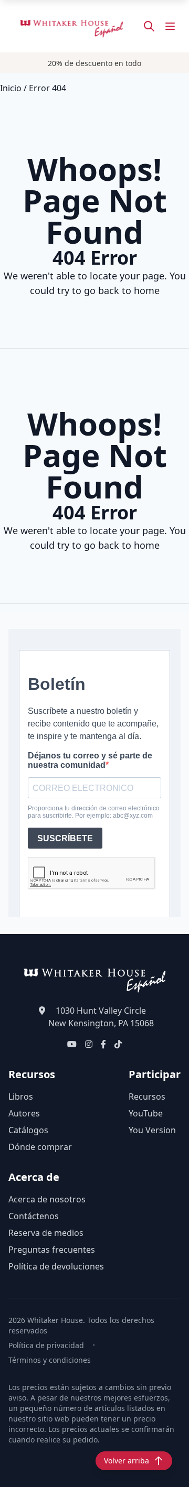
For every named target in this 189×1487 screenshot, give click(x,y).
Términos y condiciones (49, 1360)
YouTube (146, 1113)
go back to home (122, 290)
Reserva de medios (45, 1233)
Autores (24, 1113)
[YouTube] (72, 1044)
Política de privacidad (46, 1345)
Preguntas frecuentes (51, 1249)
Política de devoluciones (56, 1266)
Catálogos (28, 1130)
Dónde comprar (40, 1147)
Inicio (11, 88)
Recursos (147, 1096)
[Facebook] (103, 1044)
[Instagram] (88, 1044)
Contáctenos (33, 1216)
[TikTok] (118, 1044)
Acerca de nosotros (47, 1199)
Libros (20, 1096)
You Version (152, 1130)
